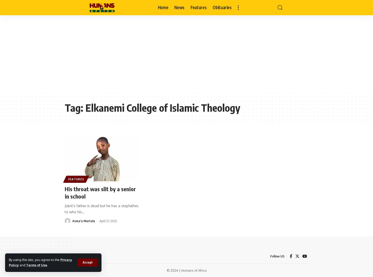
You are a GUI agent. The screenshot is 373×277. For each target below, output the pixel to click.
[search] (280, 7)
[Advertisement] (186, 53)
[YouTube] (304, 256)
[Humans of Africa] (102, 8)
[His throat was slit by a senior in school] (102, 159)
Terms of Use (36, 265)
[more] (238, 7)
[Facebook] (291, 256)
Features (76, 179)
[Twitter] (297, 256)
